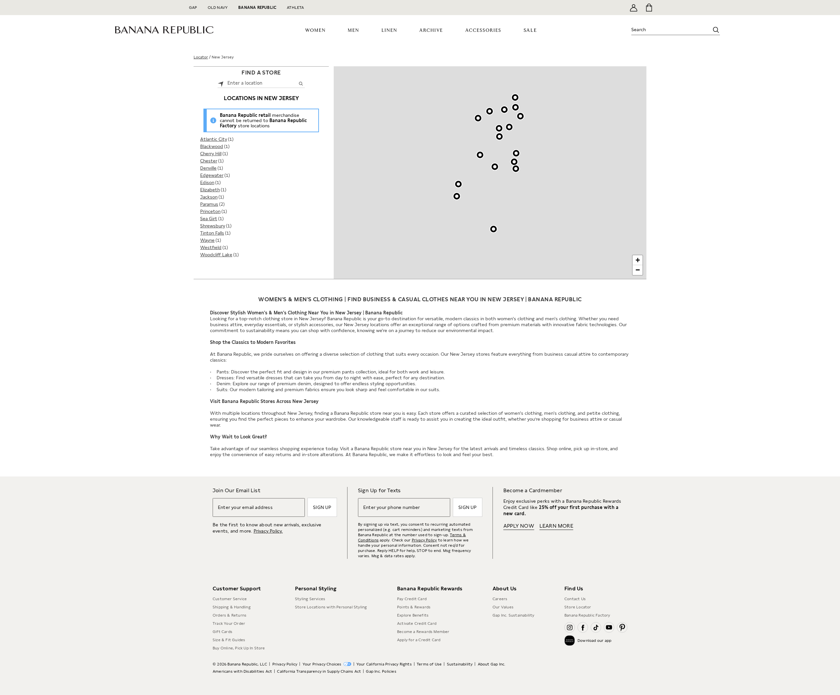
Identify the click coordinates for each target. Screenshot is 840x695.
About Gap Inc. (492, 664)
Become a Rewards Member (423, 631)
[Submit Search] (301, 83)
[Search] (716, 30)
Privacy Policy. (268, 531)
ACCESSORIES (483, 30)
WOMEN (315, 30)
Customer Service (230, 599)
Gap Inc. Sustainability (514, 615)
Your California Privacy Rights (384, 664)
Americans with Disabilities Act (242, 671)
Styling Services (310, 599)
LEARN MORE (556, 526)
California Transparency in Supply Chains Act (319, 671)
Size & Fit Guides (229, 640)
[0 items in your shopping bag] (648, 7)
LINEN (389, 30)
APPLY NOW (518, 526)
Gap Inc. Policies (381, 671)
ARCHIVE (431, 30)
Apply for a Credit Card (419, 640)
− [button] (638, 270)
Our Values (503, 607)
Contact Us (575, 599)
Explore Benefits (413, 615)
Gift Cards (222, 631)
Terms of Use (429, 664)
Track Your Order (229, 623)
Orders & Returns (229, 615)
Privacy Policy (424, 540)
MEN (353, 30)
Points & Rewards (413, 607)
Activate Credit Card (416, 623)
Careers (500, 599)
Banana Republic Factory (587, 615)
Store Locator (577, 607)
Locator (201, 57)
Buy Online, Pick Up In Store (239, 648)
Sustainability (460, 664)
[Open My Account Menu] (633, 7)
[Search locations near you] (221, 83)
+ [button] (638, 260)
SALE (530, 30)
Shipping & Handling (232, 607)
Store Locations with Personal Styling (331, 607)
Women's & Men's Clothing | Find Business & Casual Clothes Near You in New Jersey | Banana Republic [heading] (419, 299)
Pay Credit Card (412, 599)
